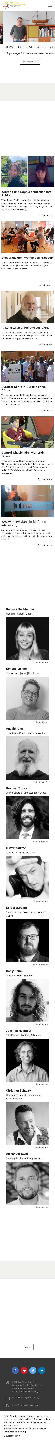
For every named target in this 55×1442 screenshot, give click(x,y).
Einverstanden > (12, 1436)
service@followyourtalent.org (25, 1395)
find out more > (45, 213)
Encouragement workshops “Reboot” (27, 255)
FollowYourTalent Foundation (25, 1403)
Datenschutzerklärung (15, 1431)
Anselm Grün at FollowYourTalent (25, 325)
